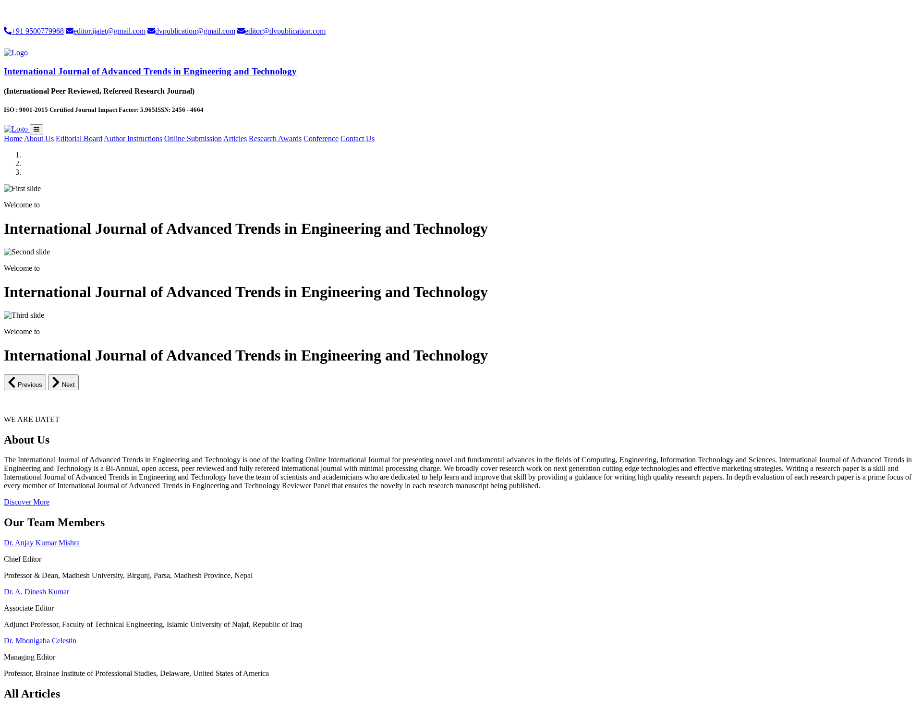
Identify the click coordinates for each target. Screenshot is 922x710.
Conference (321, 138)
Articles (235, 138)
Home (13, 138)
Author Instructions (133, 138)
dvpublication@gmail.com (195, 31)
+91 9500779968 (38, 31)
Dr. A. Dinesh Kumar (36, 592)
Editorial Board (79, 138)
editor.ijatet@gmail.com (109, 31)
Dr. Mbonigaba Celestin (40, 641)
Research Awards (275, 138)
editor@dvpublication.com (285, 31)
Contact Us (357, 138)
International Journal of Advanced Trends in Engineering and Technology (150, 71)
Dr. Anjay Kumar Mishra (42, 543)
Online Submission (193, 138)
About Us (39, 138)
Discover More (26, 502)
